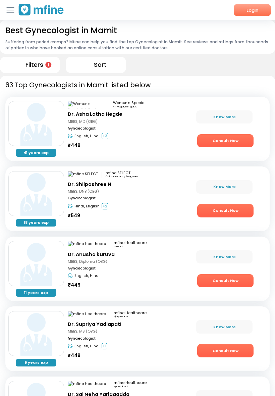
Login (252, 10)
